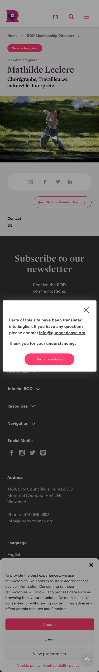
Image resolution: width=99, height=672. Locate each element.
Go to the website (49, 359)
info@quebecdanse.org (62, 332)
